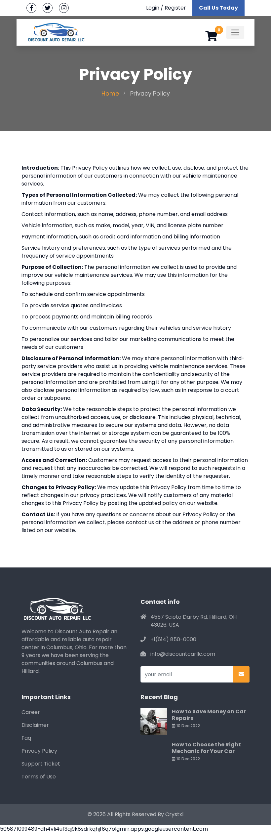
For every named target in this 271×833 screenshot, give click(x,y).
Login (152, 8)
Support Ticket (40, 764)
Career (30, 712)
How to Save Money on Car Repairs (209, 715)
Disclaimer (35, 725)
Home (110, 93)
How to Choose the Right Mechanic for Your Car (206, 748)
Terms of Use (38, 776)
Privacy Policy (39, 751)
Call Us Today (218, 8)
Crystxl (174, 814)
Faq (26, 738)
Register (175, 8)
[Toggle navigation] (235, 32)
